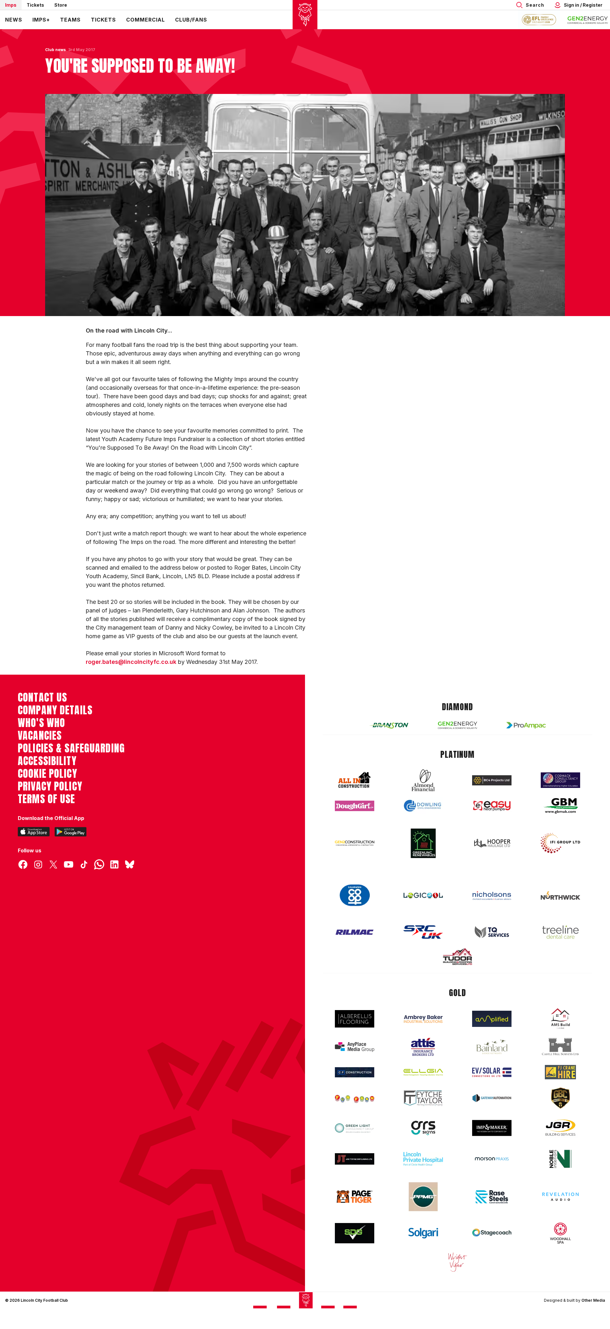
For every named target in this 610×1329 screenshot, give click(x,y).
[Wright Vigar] (457, 1261)
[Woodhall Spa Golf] (560, 1233)
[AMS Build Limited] (560, 1018)
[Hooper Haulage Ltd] (492, 843)
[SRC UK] (423, 932)
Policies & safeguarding (71, 748)
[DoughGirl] (354, 806)
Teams (70, 20)
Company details (55, 710)
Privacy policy (50, 786)
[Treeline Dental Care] (560, 932)
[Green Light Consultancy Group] (354, 1128)
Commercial (145, 20)
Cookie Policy (47, 774)
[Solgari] (423, 1233)
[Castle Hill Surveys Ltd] (560, 1047)
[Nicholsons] (492, 895)
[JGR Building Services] (560, 1128)
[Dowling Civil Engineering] (423, 805)
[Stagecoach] (492, 1233)
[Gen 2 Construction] (354, 843)
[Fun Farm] (354, 1098)
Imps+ (41, 20)
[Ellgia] (423, 1072)
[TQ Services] (492, 932)
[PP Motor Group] (423, 1196)
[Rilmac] (354, 931)
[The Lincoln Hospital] (423, 1159)
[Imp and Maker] (492, 1128)
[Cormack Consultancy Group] (560, 780)
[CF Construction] (354, 1072)
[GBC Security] (560, 1098)
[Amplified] (492, 1019)
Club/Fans (191, 20)
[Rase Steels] (492, 1196)
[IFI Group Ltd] (560, 843)
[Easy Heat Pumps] (492, 806)
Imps (11, 5)
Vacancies (40, 736)
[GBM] (560, 806)
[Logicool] (423, 895)
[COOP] (354, 895)
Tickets (35, 5)
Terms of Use (46, 799)
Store (60, 5)
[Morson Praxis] (492, 1159)
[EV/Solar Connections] (492, 1072)
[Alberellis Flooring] (354, 1019)
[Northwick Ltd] (560, 895)
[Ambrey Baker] (423, 1018)
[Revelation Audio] (560, 1196)
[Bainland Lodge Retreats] (492, 1047)
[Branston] (389, 725)
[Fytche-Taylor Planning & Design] (423, 1098)
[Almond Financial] (423, 780)
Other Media (593, 1300)
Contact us (42, 697)
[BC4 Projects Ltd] (492, 780)
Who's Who (41, 723)
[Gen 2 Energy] (457, 725)
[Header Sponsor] (588, 19)
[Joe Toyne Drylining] (354, 1159)
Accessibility (47, 761)
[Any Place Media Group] (354, 1047)
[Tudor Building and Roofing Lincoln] (457, 956)
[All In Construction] (354, 780)
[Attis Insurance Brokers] (423, 1047)
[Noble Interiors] (560, 1159)
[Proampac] (526, 725)
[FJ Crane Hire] (560, 1072)
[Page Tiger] (354, 1196)
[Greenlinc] (423, 843)
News (13, 20)
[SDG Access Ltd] (354, 1233)
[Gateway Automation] (492, 1098)
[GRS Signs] (423, 1128)
